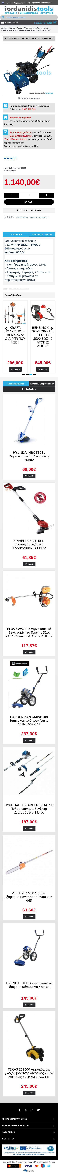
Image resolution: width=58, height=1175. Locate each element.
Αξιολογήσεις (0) (42, 234)
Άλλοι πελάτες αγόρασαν (42, 384)
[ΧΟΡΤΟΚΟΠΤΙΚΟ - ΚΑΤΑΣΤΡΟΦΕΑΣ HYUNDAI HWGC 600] (29, 70)
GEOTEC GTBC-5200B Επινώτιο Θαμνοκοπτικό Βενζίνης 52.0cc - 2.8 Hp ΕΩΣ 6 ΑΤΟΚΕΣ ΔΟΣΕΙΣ (43, 342)
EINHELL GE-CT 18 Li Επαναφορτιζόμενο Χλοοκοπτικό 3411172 (29, 544)
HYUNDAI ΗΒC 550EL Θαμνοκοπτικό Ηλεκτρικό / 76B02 (29, 456)
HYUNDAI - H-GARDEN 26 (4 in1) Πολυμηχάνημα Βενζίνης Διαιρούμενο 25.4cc (29, 808)
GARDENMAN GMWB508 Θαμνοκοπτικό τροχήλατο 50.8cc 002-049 (29, 720)
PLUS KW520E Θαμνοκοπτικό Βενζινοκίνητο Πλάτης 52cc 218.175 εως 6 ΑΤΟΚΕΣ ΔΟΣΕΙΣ (29, 632)
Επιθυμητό (23, 210)
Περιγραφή (16, 234)
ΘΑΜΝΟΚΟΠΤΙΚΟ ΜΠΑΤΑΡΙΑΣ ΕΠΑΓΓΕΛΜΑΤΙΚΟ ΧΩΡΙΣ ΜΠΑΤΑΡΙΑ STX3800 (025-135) (15, 339)
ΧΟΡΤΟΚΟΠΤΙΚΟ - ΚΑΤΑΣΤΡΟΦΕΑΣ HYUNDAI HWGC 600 (18, 288)
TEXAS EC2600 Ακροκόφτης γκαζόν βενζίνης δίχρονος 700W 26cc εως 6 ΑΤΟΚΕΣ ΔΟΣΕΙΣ (29, 1073)
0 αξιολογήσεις (22, 217)
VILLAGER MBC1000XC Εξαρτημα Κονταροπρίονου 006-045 (29, 896)
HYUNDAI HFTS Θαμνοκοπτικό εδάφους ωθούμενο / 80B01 (29, 985)
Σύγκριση (37, 210)
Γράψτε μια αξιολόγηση (39, 217)
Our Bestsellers (29, 389)
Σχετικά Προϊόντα (15, 384)
